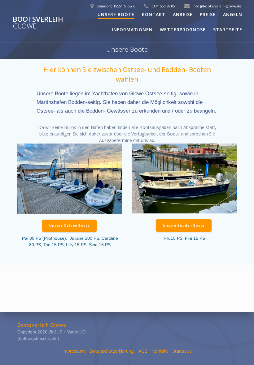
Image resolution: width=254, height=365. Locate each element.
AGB (142, 351)
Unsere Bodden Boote (183, 225)
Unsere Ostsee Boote (69, 225)
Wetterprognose (183, 29)
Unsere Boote (116, 14)
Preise (208, 14)
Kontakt (153, 14)
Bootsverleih (38, 23)
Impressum (73, 351)
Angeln (232, 14)
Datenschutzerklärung (112, 351)
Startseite (227, 29)
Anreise (183, 14)
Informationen (132, 29)
